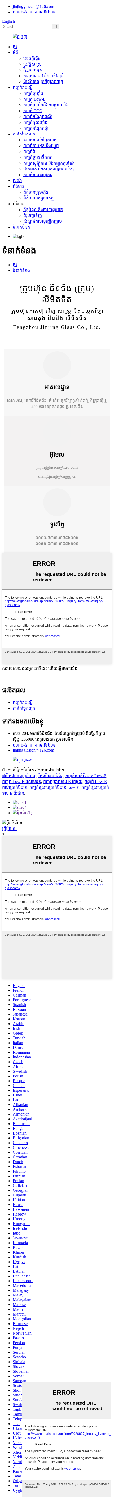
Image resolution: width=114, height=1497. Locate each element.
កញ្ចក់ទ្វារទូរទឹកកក (37, 157)
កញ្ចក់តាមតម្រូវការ (37, 174)
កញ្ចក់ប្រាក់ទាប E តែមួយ (62, 781)
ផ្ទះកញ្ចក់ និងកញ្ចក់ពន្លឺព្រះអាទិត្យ (48, 169)
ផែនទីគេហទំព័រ (50, 775)
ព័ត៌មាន (19, 186)
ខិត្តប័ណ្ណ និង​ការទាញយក (43, 209)
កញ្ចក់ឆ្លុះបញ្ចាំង (35, 122)
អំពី (15, 52)
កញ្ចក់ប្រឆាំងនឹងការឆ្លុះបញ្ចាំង (46, 105)
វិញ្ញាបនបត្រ (32, 70)
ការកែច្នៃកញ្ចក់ (24, 134)
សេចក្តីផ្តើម (32, 58)
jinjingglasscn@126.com (33, 6)
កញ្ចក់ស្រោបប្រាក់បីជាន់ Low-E (54, 787)
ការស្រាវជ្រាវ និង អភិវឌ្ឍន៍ (43, 76)
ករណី (17, 180)
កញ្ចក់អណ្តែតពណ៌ (37, 116)
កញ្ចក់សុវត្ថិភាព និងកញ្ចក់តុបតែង (49, 163)
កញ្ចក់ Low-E (34, 99)
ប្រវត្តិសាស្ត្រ (32, 64)
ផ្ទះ (15, 46)
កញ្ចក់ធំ (29, 151)
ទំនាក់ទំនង (21, 227)
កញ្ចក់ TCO (32, 110)
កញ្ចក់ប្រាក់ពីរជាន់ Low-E (85, 775)
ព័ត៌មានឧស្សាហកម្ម (38, 198)
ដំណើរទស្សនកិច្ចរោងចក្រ (43, 81)
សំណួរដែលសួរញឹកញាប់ (42, 221)
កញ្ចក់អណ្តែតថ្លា (36, 128)
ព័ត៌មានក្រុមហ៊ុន (36, 192)
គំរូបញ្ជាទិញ (32, 215)
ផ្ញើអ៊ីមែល (9, 828)
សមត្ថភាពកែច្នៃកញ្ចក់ (39, 140)
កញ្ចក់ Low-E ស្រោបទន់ (21, 781)
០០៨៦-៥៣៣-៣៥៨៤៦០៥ (34, 12)
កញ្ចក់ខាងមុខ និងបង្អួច (41, 145)
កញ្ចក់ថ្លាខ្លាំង (33, 93)
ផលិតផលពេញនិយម (18, 775)
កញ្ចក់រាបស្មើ (23, 87)
